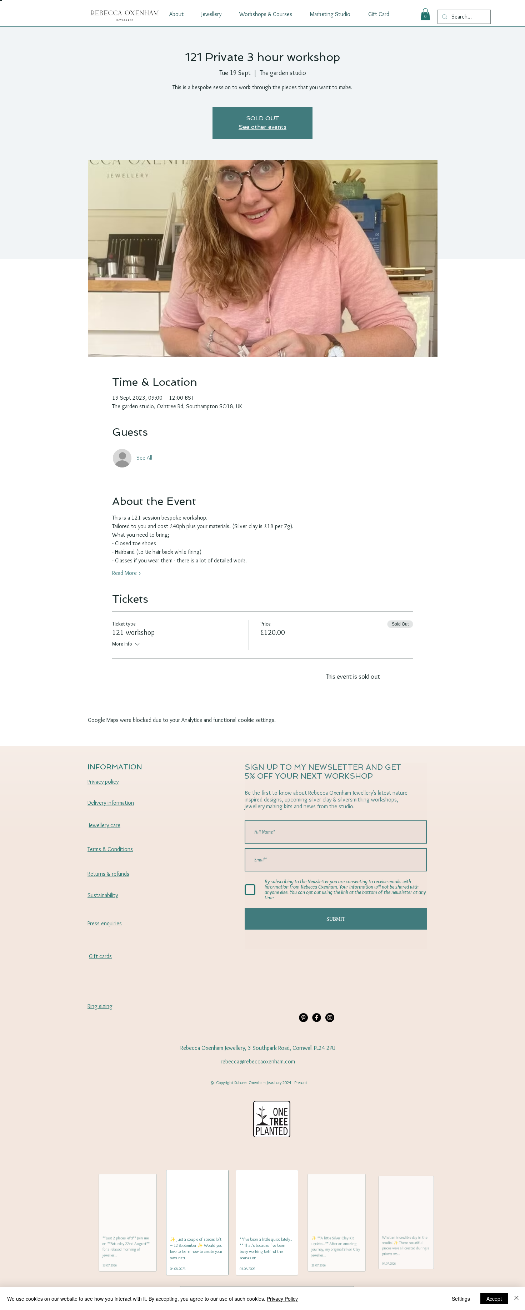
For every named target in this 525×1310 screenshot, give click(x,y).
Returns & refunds (108, 873)
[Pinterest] (303, 1017)
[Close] (516, 1298)
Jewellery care (104, 825)
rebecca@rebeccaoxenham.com (258, 1061)
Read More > (126, 573)
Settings (461, 1298)
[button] (425, 14)
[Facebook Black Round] (316, 1017)
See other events (262, 126)
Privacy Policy (282, 1298)
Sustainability (103, 895)
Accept (494, 1298)
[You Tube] (329, 1017)
